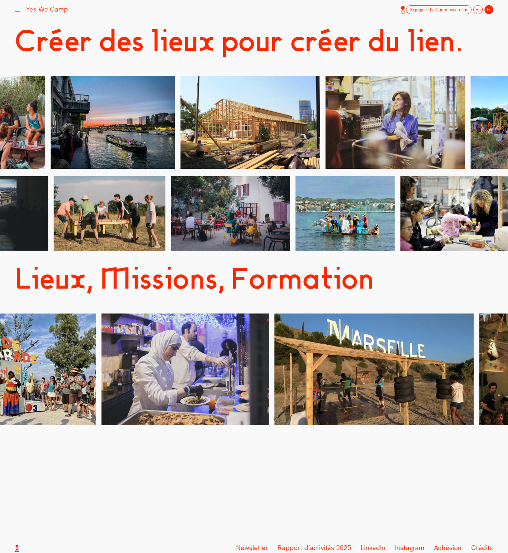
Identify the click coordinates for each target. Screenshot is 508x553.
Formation (303, 278)
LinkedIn (373, 547)
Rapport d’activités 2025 (314, 547)
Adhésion (448, 547)
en (478, 10)
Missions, (162, 278)
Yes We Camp (47, 9)
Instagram (409, 547)
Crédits (482, 547)
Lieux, (54, 278)
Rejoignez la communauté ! (436, 10)
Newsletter (252, 547)
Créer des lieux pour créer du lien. (238, 40)
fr (489, 10)
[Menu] (17, 8)
